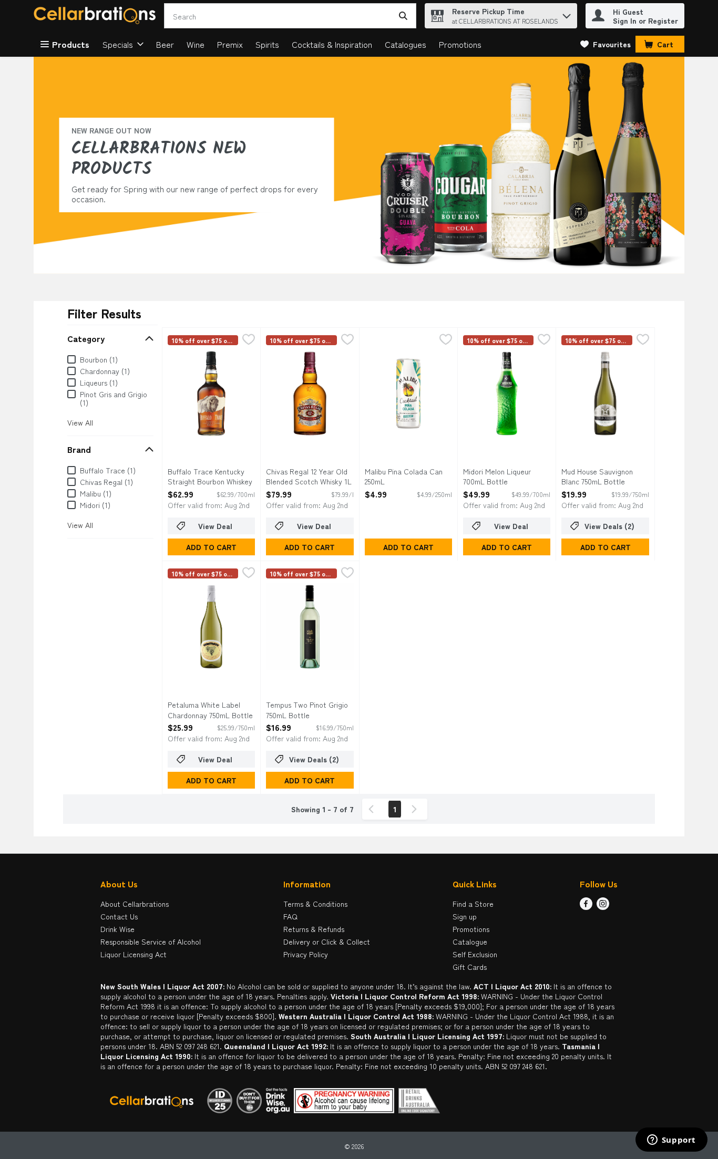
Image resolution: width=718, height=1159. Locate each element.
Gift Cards (470, 966)
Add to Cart (211, 547)
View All (80, 422)
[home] (97, 16)
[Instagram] (603, 906)
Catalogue (470, 941)
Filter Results (104, 312)
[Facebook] (586, 906)
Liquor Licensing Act (133, 954)
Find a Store (473, 903)
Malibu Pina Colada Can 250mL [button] (407, 477)
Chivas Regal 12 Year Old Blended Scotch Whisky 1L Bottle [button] (309, 477)
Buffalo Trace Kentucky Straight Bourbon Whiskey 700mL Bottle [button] (210, 477)
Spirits (267, 44)
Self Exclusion (475, 954)
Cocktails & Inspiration (332, 44)
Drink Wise (117, 929)
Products (70, 44)
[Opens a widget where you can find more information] (671, 1140)
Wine (195, 44)
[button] (566, 13)
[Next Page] (416, 809)
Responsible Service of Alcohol (150, 941)
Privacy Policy (305, 954)
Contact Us (119, 916)
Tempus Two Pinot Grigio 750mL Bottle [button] (308, 710)
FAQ (290, 916)
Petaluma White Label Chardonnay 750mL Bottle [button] (210, 710)
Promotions (460, 44)
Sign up (465, 916)
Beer (165, 44)
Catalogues (405, 44)
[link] (605, 44)
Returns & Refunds (313, 929)
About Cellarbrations (134, 903)
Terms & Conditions (315, 903)
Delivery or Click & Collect (326, 941)
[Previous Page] (373, 809)
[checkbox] (248, 340)
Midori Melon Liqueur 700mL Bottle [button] (505, 477)
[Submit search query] (403, 15)
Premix (230, 44)
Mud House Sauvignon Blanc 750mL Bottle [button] (604, 477)
